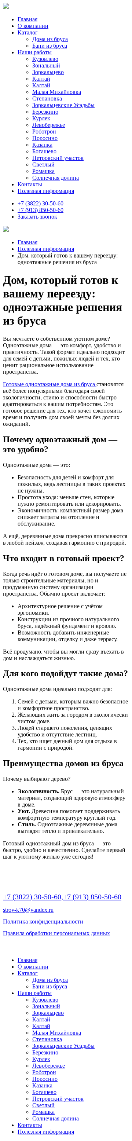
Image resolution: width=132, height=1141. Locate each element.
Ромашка (43, 171)
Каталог (28, 32)
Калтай (41, 79)
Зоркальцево (48, 72)
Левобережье (48, 125)
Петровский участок (58, 158)
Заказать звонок (37, 216)
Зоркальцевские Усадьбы (63, 105)
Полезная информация (46, 191)
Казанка (42, 145)
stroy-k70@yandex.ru (28, 910)
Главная (27, 19)
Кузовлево (45, 59)
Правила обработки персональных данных (56, 933)
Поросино (45, 138)
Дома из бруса (50, 39)
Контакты (30, 184)
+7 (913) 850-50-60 (40, 210)
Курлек (41, 118)
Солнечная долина (55, 178)
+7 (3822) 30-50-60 (40, 203)
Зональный (46, 65)
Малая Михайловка (56, 92)
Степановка (47, 98)
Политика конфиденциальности (43, 921)
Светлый (43, 164)
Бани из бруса (49, 46)
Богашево (44, 151)
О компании (33, 26)
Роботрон (44, 131)
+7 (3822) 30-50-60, (33, 897)
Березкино (45, 112)
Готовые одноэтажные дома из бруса (49, 384)
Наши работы (35, 52)
